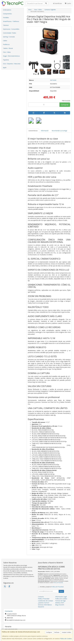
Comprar (64, 104)
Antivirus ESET (59, 603)
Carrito (68, 3)
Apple (4, 67)
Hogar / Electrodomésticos (11, 56)
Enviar (61, 591)
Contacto (41, 597)
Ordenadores (7, 10)
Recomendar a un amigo (59, 131)
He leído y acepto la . (52, 587)
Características (33, 131)
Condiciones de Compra (45, 601)
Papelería (6, 60)
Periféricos (6, 44)
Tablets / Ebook (8, 48)
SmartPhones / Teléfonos (11, 21)
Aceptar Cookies (66, 632)
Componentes (7, 14)
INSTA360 (53, 80)
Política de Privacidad (58, 582)
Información (44, 131)
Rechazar (56, 632)
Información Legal (61, 597)
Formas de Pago (60, 601)
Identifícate (58, 3)
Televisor (6, 25)
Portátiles (6, 17)
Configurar (49, 632)
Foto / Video (7, 52)
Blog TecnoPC (59, 605)
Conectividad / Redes (9, 33)
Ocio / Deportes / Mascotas (11, 64)
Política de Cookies (66, 638)
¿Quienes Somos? (43, 603)
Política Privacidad (43, 599)
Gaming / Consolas (9, 37)
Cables (5, 41)
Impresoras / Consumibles (11, 29)
